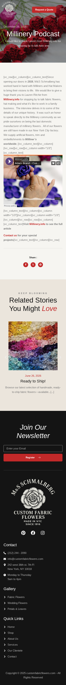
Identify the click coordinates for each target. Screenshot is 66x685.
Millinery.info (37, 224)
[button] (6, 357)
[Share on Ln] (40, 264)
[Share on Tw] (33, 264)
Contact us (10, 235)
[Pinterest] (23, 533)
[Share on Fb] (25, 264)
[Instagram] (42, 533)
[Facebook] (33, 533)
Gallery (10, 589)
